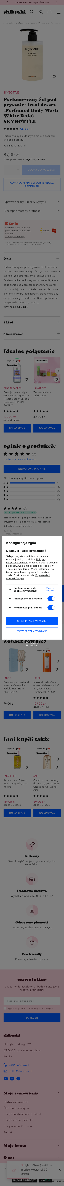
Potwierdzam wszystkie (32, 621)
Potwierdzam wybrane (32, 631)
